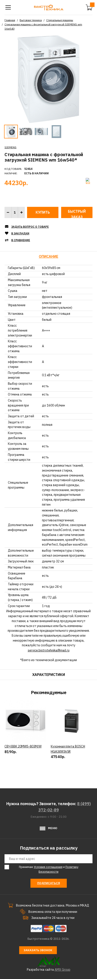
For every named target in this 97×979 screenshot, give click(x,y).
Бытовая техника (31, 20)
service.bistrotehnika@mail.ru (48, 650)
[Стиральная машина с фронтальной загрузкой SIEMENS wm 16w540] (48, 79)
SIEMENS (10, 147)
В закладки (20, 233)
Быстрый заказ (77, 213)
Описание (48, 256)
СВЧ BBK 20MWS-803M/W (23, 746)
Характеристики (48, 674)
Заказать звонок (38, 950)
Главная (10, 20)
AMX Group (62, 970)
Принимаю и (48, 869)
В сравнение (20, 240)
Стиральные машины (59, 20)
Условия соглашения (48, 867)
